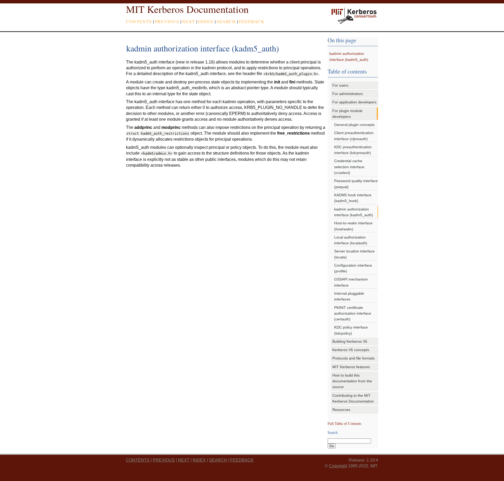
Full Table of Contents (344, 423)
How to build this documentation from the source (352, 381)
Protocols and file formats (353, 358)
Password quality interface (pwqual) (356, 184)
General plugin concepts (354, 125)
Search (226, 21)
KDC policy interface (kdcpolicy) (351, 330)
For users (340, 85)
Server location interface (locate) (354, 254)
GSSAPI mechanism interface (351, 282)
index (206, 21)
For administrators (347, 94)
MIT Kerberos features (351, 367)
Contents (139, 21)
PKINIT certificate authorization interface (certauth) (352, 313)
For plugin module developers (347, 114)
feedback (252, 21)
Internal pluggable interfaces (349, 296)
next (188, 21)
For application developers (354, 102)
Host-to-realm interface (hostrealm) (353, 226)
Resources (341, 410)
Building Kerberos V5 (349, 341)
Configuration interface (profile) (353, 268)
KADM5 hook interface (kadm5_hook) (352, 198)
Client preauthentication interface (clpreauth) (354, 136)
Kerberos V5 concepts (350, 350)
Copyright (338, 466)
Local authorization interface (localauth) (350, 240)
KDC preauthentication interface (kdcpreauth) (353, 150)
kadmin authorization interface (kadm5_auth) (353, 212)
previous (167, 21)
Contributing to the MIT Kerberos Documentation (353, 398)
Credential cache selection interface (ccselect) (349, 167)
